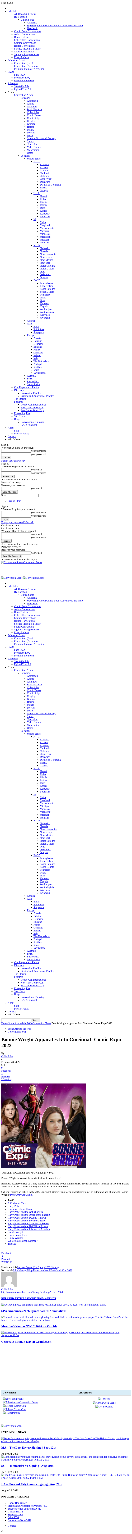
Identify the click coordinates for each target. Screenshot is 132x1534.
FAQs (11, 71)
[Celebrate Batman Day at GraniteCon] (66, 1335)
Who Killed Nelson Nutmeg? (23, 1240)
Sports (30, 141)
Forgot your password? (13, 460)
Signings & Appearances (26, 54)
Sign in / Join (14, 501)
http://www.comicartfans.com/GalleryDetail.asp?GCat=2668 (32, 1292)
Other (30, 152)
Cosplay (31, 121)
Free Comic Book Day (32, 410)
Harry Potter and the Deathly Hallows (27, 1217)
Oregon (44, 277)
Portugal (37, 364)
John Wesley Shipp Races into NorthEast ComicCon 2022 (42, 1270)
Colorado (44, 176)
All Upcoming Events (25, 14)
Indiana (43, 205)
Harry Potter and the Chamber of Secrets (28, 1223)
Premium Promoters (24, 80)
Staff (16, 430)
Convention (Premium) (26, 66)
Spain (36, 370)
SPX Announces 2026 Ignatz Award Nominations (33, 1311)
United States (27, 19)
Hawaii (43, 196)
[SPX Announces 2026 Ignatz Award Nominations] (53, 1304)
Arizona (44, 167)
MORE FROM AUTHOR (42, 1298)
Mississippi (45, 236)
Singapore (38, 332)
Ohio (42, 271)
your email (36, 469)
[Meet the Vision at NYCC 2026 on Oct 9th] (66, 1320)
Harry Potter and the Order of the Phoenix (29, 1214)
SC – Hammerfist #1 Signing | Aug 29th (27, 1465)
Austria (37, 338)
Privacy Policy (21, 433)
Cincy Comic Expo (17, 1235)
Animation (32, 100)
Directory (19, 390)
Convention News (23, 95)
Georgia (44, 190)
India (36, 326)
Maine (43, 222)
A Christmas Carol (17, 1203)
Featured (18, 401)
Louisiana (45, 216)
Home (4, 1023)
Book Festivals (21, 37)
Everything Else (22, 413)
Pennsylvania (46, 283)
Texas (43, 297)
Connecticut (46, 179)
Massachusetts (47, 228)
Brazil (30, 378)
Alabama (44, 164)
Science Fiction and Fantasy (41, 138)
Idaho (43, 199)
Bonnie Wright (15, 1232)
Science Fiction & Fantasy (27, 48)
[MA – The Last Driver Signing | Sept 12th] (66, 1441)
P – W (36, 280)
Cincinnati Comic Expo (20, 1209)
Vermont (44, 303)
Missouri (44, 239)
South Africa (33, 384)
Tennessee (45, 294)
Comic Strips (33, 118)
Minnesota (45, 233)
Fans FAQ (19, 74)
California (32, 22)
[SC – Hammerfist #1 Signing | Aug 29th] (66, 1459)
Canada (31, 320)
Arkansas (44, 170)
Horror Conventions (24, 45)
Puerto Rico (33, 381)
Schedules (13, 11)
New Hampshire (48, 254)
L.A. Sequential (29, 424)
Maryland (45, 225)
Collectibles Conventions (27, 40)
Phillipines (38, 329)
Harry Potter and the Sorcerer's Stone (26, 1220)
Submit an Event (16, 60)
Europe (30, 335)
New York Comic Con (32, 407)
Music (30, 135)
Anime (30, 103)
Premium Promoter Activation (29, 69)
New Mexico (46, 260)
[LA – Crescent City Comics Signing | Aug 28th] (66, 1477)
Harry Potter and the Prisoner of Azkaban (29, 1229)
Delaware (45, 181)
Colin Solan (7, 1056)
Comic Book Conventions (27, 31)
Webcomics (33, 150)
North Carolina (47, 265)
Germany (38, 352)
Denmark (38, 343)
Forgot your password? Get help (17, 522)
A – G (36, 161)
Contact (12, 436)
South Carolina (47, 288)
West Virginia (47, 312)
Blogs (17, 419)
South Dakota (47, 291)
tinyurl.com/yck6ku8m (21, 1194)
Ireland (37, 355)
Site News (19, 416)
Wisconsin (45, 315)
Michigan (45, 231)
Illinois (43, 202)
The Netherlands (41, 361)
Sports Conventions (24, 51)
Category (25, 97)
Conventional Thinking (32, 422)
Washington (46, 309)
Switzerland (39, 372)
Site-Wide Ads (21, 86)
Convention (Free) (23, 63)
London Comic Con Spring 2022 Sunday (38, 1267)
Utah (42, 300)
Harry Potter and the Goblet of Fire (25, 1212)
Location (25, 155)
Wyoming (45, 317)
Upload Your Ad (22, 89)
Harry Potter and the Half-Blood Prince (28, 1226)
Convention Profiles (31, 393)
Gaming (31, 124)
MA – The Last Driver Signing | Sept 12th (28, 1447)
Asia (29, 323)
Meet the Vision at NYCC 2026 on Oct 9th (29, 1326)
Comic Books (34, 115)
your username (38, 450)
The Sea (12, 1243)
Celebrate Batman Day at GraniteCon (26, 1341)
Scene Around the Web (20, 1023)
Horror (30, 126)
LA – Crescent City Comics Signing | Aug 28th (31, 1484)
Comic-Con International (33, 404)
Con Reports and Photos (26, 387)
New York (32, 28)
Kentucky (45, 213)
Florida (43, 187)
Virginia (44, 306)
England (37, 346)
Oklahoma (45, 274)
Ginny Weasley (15, 1238)
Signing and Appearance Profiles (37, 396)
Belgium (37, 341)
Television (32, 144)
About (11, 427)
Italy (35, 358)
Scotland (37, 367)
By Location (20, 16)
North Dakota (47, 268)
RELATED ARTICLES (14, 1298)
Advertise (13, 83)
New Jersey (46, 257)
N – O (36, 245)
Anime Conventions (24, 34)
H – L (36, 193)
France (36, 349)
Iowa (42, 207)
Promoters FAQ (22, 77)
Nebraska (45, 248)
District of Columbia (50, 184)
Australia (31, 375)
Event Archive (21, 57)
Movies (31, 132)
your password (38, 454)
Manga (30, 129)
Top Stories (20, 398)
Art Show (32, 106)
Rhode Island (46, 286)
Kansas (43, 210)
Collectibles (33, 112)
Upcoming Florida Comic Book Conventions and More (55, 25)
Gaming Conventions (25, 42)
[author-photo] (9, 1286)
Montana (44, 242)
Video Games (34, 147)
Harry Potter (14, 1206)
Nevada (44, 251)
